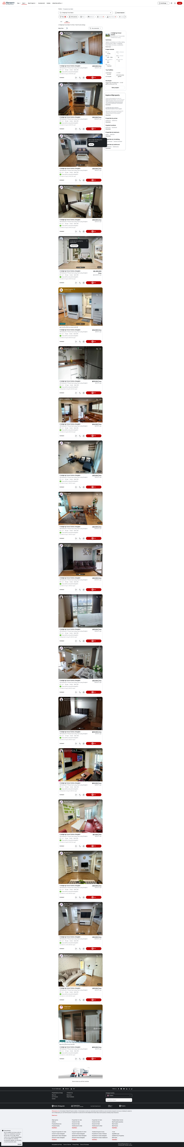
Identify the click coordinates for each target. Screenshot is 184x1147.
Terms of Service (67, 1144)
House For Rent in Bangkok (78, 1137)
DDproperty (55, 1120)
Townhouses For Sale (77, 1125)
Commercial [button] (41, 3)
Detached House (119, 101)
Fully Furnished (109, 141)
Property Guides (56, 1125)
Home (60, 9)
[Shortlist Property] (100, 33)
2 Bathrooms (109, 146)
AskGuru (54, 1121)
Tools (113, 1132)
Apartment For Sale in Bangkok (59, 1135)
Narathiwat (114, 127)
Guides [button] (48, 3)
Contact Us (70, 1093)
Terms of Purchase (84, 1144)
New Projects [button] (31, 3)
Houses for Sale (76, 1123)
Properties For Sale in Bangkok (99, 1135)
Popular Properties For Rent (79, 1132)
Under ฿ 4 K (108, 120)
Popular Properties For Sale (59, 1132)
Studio (107, 134)
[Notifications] (175, 3)
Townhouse (108, 103)
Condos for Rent (96, 1121)
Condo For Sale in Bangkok (58, 1133)
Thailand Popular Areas (98, 1132)
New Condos (115, 1123)
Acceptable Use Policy (57, 1144)
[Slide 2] (76, 779)
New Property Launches (117, 1121)
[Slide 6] (77, 62)
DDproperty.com (55, 1111)
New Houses (115, 1125)
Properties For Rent (97, 1120)
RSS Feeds (114, 1137)
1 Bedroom (112, 134)
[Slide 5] (81, 420)
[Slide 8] (83, 113)
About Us (54, 1095)
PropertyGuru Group (57, 1093)
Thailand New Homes (117, 1120)
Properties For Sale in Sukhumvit (99, 1137)
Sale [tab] (61, 21)
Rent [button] (23, 3)
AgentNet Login (115, 1133)
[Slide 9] (81, 62)
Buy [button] (18, 3)
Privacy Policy (18, 1137)
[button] (109, 46)
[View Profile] (66, 33)
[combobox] (85, 12)
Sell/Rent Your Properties (118, 1135)
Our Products (55, 1096)
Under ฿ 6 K (114, 120)
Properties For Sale (77, 1120)
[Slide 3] (76, 113)
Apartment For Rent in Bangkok (79, 1135)
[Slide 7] (81, 113)
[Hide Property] (97, 33)
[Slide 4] (77, 113)
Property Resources (56, 1123)
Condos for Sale (76, 1121)
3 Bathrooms (116, 146)
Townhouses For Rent (97, 1125)
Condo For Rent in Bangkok (78, 1133)
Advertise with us (56, 3)
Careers (53, 1098)
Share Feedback (70, 1096)
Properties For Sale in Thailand (99, 1133)
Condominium (111, 101)
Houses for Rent (96, 1123)
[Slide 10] (83, 62)
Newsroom (69, 1095)
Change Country (110, 1093)
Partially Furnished (118, 141)
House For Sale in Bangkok (58, 1137)
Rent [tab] (67, 21)
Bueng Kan (108, 127)
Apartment (113, 103)
